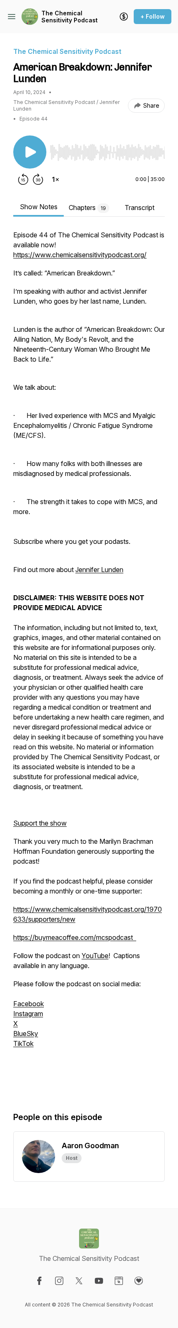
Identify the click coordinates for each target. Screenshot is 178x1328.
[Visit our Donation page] (139, 1281)
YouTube (95, 955)
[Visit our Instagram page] (59, 1281)
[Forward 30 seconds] (38, 179)
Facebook (28, 1004)
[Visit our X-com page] (79, 1281)
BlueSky (25, 1033)
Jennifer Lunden (99, 569)
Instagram (28, 1013)
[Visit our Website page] (119, 1281)
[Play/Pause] (29, 152)
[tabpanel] (89, 662)
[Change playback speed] (55, 179)
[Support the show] (124, 17)
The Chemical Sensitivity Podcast (69, 17)
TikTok (23, 1043)
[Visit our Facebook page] (39, 1281)
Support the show (40, 823)
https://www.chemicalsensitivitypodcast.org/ (80, 255)
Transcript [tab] (139, 207)
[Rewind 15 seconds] (23, 179)
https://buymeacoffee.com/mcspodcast (74, 937)
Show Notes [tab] (39, 207)
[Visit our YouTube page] (99, 1281)
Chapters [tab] (87, 207)
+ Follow (152, 16)
